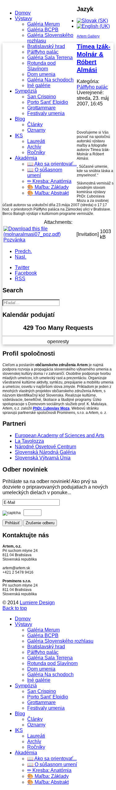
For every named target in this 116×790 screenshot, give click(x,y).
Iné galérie (38, 85)
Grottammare (41, 107)
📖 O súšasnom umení (52, 764)
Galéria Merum (43, 24)
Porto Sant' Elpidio (47, 102)
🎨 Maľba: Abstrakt (48, 193)
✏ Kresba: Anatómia (49, 181)
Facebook (26, 273)
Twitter (22, 267)
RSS (20, 278)
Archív (34, 146)
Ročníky (36, 152)
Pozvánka (14, 239)
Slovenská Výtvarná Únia (43, 457)
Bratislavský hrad (46, 46)
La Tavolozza (29, 441)
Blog (20, 119)
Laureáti (36, 141)
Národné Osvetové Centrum (45, 446)
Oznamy (36, 130)
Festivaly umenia (46, 113)
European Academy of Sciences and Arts (59, 435)
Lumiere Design (37, 602)
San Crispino (41, 96)
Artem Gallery (88, 36)
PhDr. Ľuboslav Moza (51, 408)
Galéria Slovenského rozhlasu (60, 641)
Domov (23, 13)
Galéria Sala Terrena (50, 57)
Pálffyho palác (42, 52)
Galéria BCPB (42, 29)
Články (35, 124)
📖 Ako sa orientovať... (52, 163)
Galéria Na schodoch (50, 79)
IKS (19, 135)
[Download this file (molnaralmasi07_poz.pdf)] (39, 234)
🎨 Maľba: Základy (48, 187)
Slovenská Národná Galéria (45, 452)
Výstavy (23, 18)
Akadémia (26, 158)
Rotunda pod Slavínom (41, 65)
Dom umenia (41, 74)
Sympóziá (26, 91)
